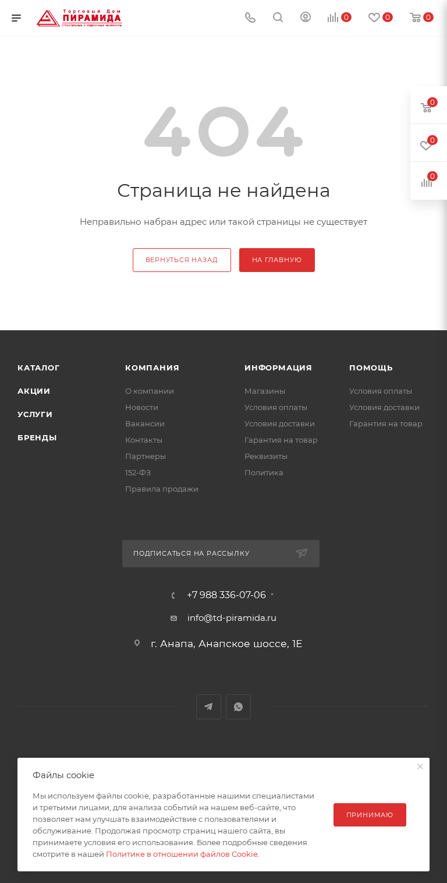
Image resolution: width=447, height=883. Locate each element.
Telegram (208, 706)
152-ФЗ (138, 472)
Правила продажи (161, 488)
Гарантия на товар (281, 439)
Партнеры (145, 456)
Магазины (264, 390)
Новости (141, 407)
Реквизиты (266, 456)
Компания (152, 367)
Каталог (38, 367)
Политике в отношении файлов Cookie (182, 854)
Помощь (371, 367)
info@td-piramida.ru (231, 617)
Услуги (35, 414)
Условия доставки (279, 423)
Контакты (143, 439)
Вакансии (145, 423)
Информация (278, 367)
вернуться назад (182, 260)
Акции (34, 390)
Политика (263, 472)
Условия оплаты (275, 407)
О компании (149, 390)
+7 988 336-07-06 (226, 595)
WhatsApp (238, 706)
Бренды (37, 437)
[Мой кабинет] (305, 18)
